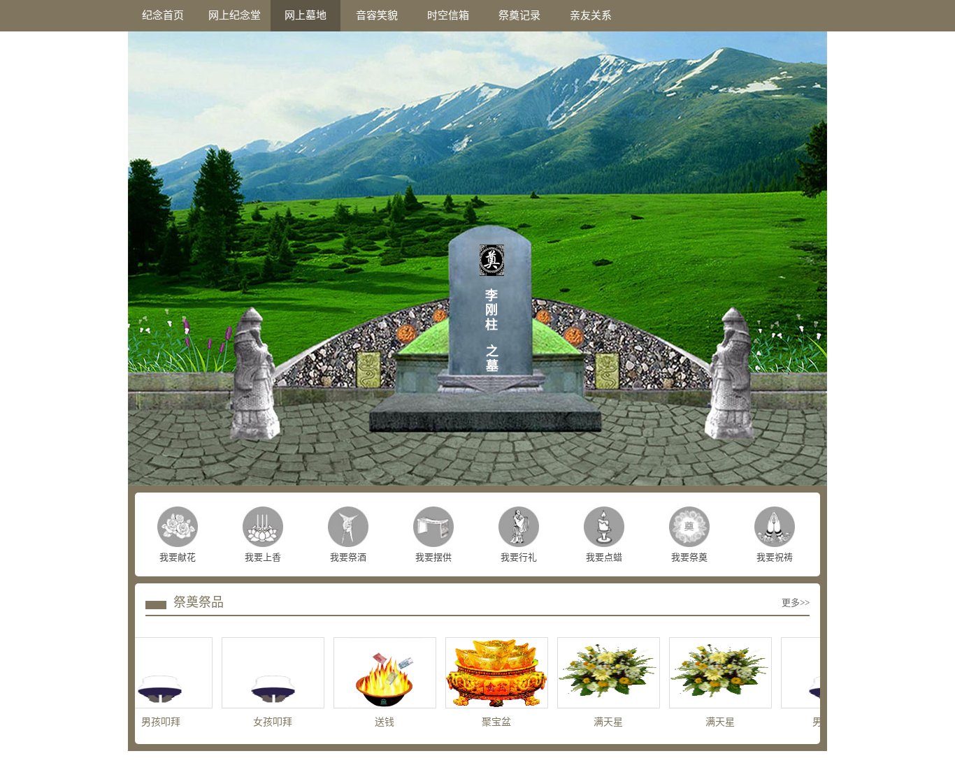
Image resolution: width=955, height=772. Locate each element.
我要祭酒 (348, 557)
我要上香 (263, 557)
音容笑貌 (377, 15)
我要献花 (177, 557)
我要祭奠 (689, 557)
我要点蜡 (604, 557)
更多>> (796, 602)
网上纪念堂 (234, 15)
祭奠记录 (519, 15)
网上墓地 (305, 15)
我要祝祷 (774, 557)
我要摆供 (433, 557)
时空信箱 (448, 15)
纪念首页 (163, 15)
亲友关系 (591, 15)
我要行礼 (519, 557)
